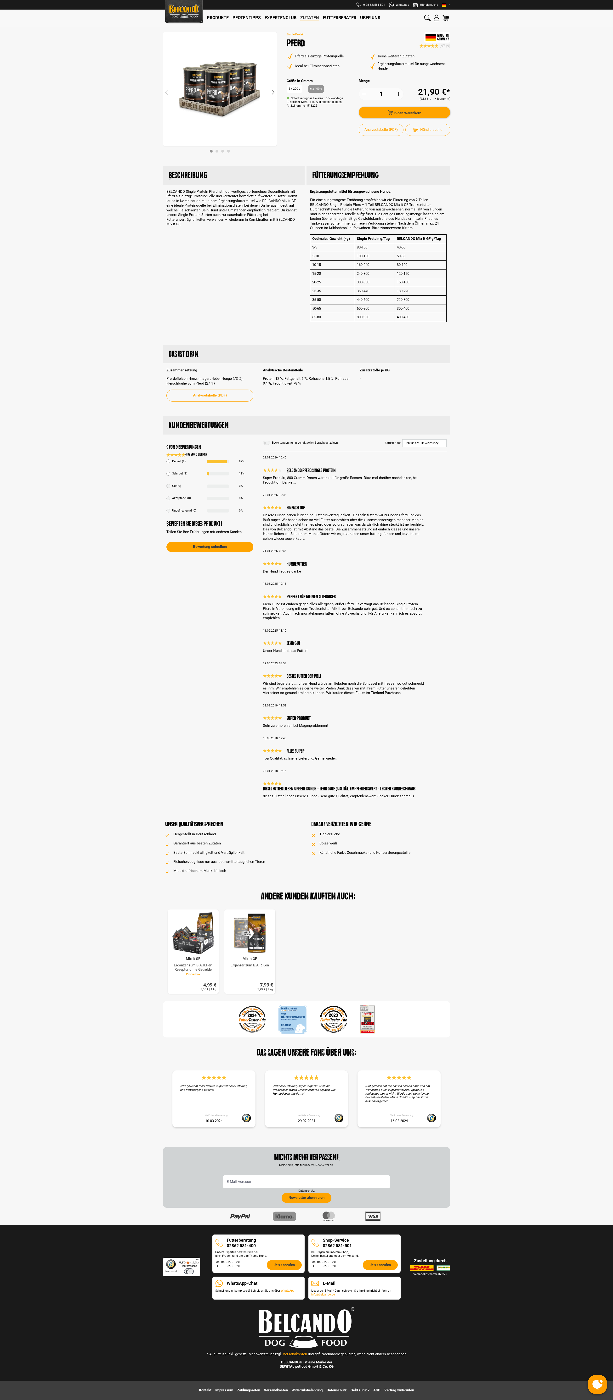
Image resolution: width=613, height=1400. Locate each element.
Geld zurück (360, 1390)
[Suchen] (427, 17)
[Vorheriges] (166, 92)
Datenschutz (306, 1190)
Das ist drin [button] (184, 353)
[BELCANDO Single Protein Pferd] (220, 89)
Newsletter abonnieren (306, 1198)
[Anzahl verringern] (364, 94)
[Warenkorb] (445, 17)
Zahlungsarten (248, 1390)
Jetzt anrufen (284, 1265)
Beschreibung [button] (188, 175)
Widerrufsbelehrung (307, 1390)
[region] (220, 92)
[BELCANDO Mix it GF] (250, 933)
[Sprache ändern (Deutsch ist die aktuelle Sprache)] (446, 5)
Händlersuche (431, 129)
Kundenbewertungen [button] (199, 425)
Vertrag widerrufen (399, 1390)
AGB (376, 1390)
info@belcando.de (323, 1294)
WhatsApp (288, 1290)
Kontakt (205, 1390)
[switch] (189, 1271)
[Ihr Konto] (436, 17)
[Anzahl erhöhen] (398, 94)
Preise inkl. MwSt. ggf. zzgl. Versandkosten (314, 102)
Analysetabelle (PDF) (381, 129)
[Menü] (197, 1260)
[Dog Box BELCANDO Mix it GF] (193, 933)
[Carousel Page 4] (228, 151)
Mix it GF (193, 959)
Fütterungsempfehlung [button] (345, 175)
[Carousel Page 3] (222, 151)
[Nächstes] (273, 92)
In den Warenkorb (407, 113)
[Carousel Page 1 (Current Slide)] (211, 151)
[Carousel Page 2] (217, 151)
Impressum (224, 1390)
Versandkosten (295, 1354)
